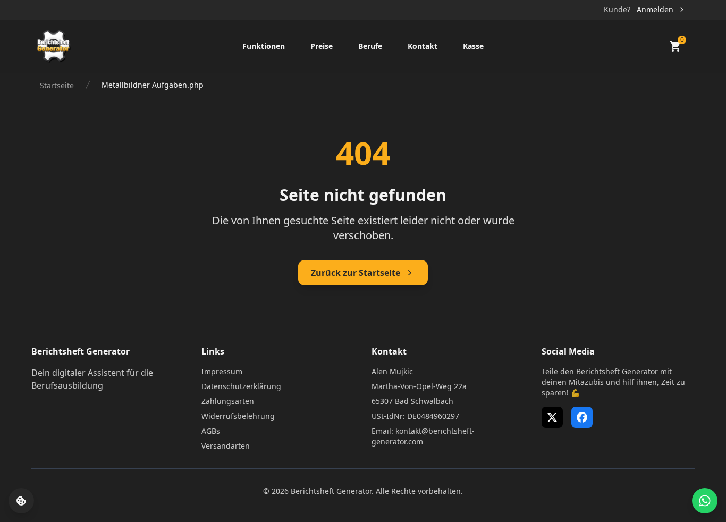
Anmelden (655, 9)
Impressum (221, 371)
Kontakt (422, 46)
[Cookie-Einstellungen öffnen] (21, 500)
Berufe (370, 46)
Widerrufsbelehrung (238, 416)
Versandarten (225, 446)
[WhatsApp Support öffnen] (704, 500)
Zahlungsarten (227, 401)
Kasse (473, 46)
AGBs (210, 431)
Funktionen (263, 46)
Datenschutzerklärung (241, 386)
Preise (321, 46)
